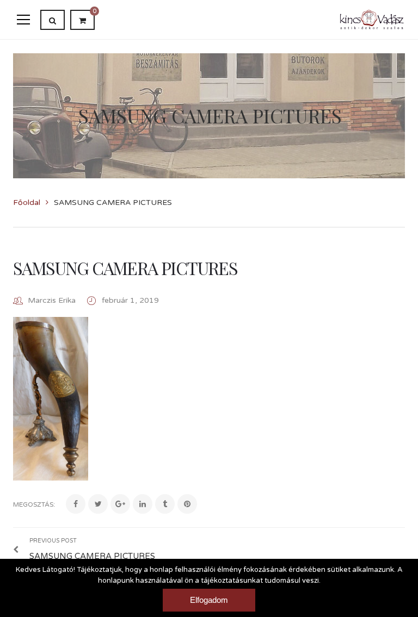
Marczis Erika (52, 300)
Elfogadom (209, 599)
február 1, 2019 (130, 300)
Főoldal (26, 202)
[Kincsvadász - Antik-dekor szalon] (372, 19)
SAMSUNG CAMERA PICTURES (125, 267)
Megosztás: (34, 504)
